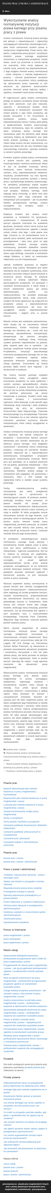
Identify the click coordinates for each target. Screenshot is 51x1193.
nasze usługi (9, 1164)
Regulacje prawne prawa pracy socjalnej (23, 888)
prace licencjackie (12, 939)
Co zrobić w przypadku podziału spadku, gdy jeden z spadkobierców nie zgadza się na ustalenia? (25, 1115)
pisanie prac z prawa (16, 749)
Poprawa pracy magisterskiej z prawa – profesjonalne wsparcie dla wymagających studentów (24, 1048)
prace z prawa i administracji (17, 1174)
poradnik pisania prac (35, 1067)
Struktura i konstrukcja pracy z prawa (24, 771)
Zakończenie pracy (12, 918)
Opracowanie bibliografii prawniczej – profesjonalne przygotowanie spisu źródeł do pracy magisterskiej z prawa (25, 958)
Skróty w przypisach (13, 818)
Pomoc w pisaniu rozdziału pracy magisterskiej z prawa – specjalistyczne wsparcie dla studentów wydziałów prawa (24, 1022)
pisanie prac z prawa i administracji (20, 862)
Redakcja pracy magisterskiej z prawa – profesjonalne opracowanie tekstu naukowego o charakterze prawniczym (25, 1038)
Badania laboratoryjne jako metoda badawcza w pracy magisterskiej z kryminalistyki (20, 791)
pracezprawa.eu (10, 1184)
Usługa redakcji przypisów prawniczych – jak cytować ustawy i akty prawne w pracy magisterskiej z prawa (25, 993)
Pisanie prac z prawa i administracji (25, 3)
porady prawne (11, 1171)
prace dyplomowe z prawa (16, 942)
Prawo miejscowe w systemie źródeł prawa (24, 902)
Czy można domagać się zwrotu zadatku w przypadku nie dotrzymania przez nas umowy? (24, 1106)
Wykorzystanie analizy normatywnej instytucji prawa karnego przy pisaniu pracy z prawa (25, 756)
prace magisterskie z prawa (17, 935)
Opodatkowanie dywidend (16, 922)
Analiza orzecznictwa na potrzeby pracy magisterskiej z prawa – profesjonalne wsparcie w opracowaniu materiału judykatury (25, 1003)
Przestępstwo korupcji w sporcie (19, 891)
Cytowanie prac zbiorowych (17, 838)
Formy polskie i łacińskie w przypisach (21, 821)
